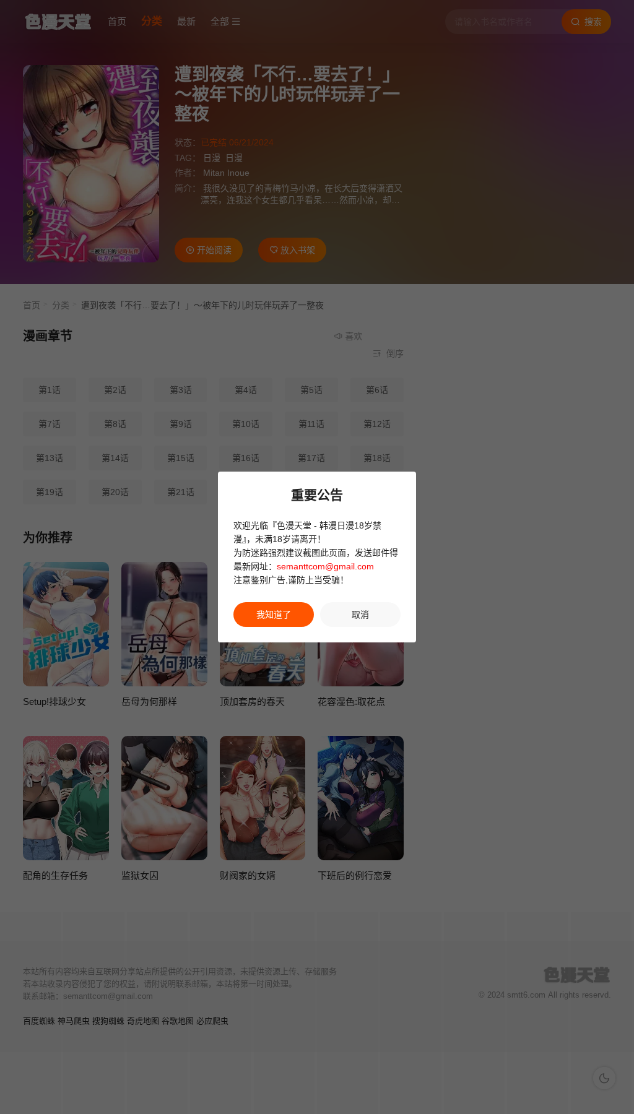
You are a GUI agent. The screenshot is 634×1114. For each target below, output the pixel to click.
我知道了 (273, 615)
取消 (360, 615)
